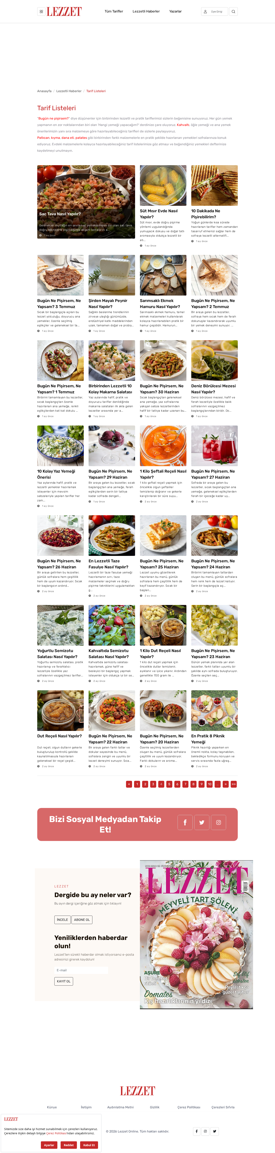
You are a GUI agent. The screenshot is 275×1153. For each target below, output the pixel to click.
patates (81, 138)
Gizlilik (154, 1107)
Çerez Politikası (189, 1107)
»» (234, 784)
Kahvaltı (183, 125)
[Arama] (233, 11)
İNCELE (62, 920)
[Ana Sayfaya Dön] (137, 1090)
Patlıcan (43, 138)
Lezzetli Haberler (146, 11)
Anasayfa (44, 91)
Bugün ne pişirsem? (53, 118)
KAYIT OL (63, 981)
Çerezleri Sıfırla (223, 1107)
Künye (52, 1107)
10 (209, 784)
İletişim (86, 1107)
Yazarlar (175, 11)
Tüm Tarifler (114, 11)
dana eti (68, 138)
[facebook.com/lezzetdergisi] (185, 824)
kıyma (55, 138)
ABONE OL (82, 920)
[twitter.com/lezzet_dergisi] (201, 824)
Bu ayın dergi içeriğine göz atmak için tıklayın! (87, 903)
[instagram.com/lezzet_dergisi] (218, 824)
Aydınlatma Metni (120, 1107)
